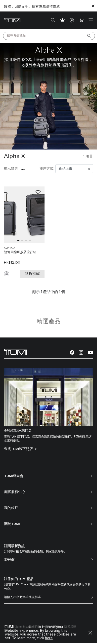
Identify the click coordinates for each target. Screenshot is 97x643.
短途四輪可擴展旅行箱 (20, 252)
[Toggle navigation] (91, 20)
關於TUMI (12, 524)
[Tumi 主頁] (12, 20)
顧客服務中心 (14, 492)
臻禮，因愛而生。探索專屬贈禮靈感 (32, 6)
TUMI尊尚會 (13, 476)
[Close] (93, 6)
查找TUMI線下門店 (19, 449)
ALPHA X (9, 248)
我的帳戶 (11, 508)
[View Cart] (81, 20)
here (49, 638)
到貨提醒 (32, 274)
